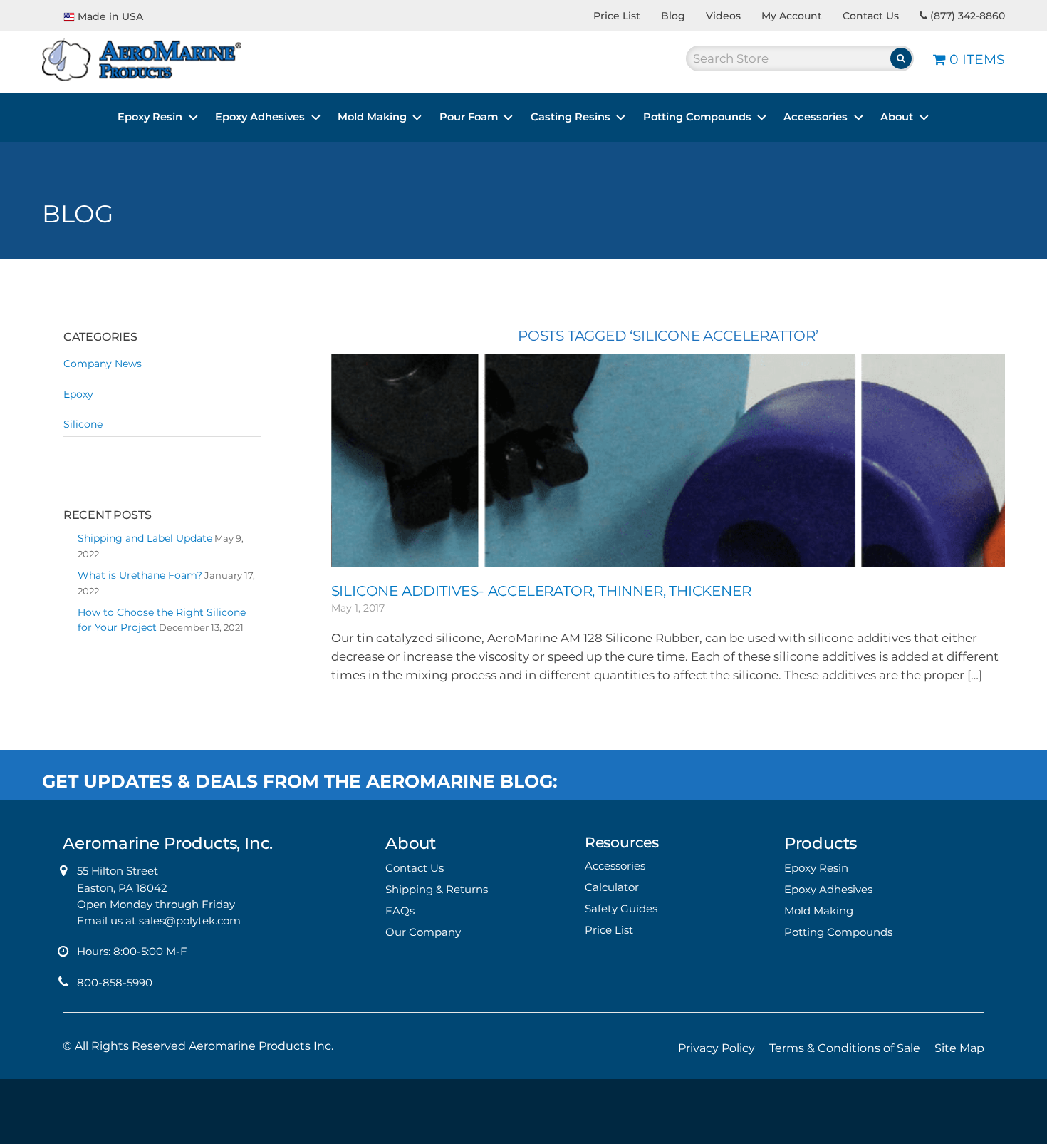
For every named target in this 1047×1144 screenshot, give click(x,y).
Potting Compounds (697, 116)
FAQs (400, 910)
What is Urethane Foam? (140, 575)
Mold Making (372, 116)
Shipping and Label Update (145, 538)
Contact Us (871, 15)
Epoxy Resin (150, 116)
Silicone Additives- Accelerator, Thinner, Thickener (541, 590)
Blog (673, 15)
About (896, 116)
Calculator (612, 887)
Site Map (959, 1048)
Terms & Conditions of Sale (844, 1048)
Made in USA (110, 16)
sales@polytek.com (190, 920)
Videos (723, 15)
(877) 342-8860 (966, 15)
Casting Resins (570, 116)
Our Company (423, 932)
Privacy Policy (716, 1048)
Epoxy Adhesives (260, 116)
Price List (616, 15)
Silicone (83, 424)
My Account (791, 15)
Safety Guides (621, 908)
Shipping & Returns (436, 889)
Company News (102, 363)
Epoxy (78, 394)
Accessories (815, 116)
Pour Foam (468, 116)
